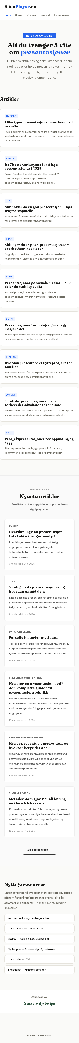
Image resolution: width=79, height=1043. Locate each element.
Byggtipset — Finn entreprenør (27, 969)
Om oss (31, 15)
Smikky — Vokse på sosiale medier (28, 938)
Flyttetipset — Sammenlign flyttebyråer (31, 949)
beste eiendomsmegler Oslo (25, 928)
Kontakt (45, 15)
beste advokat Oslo (20, 959)
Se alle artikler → (39, 849)
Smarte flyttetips (39, 1003)
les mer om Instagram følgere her (28, 918)
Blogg (18, 15)
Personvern (61, 15)
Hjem (7, 15)
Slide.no (20, 6)
